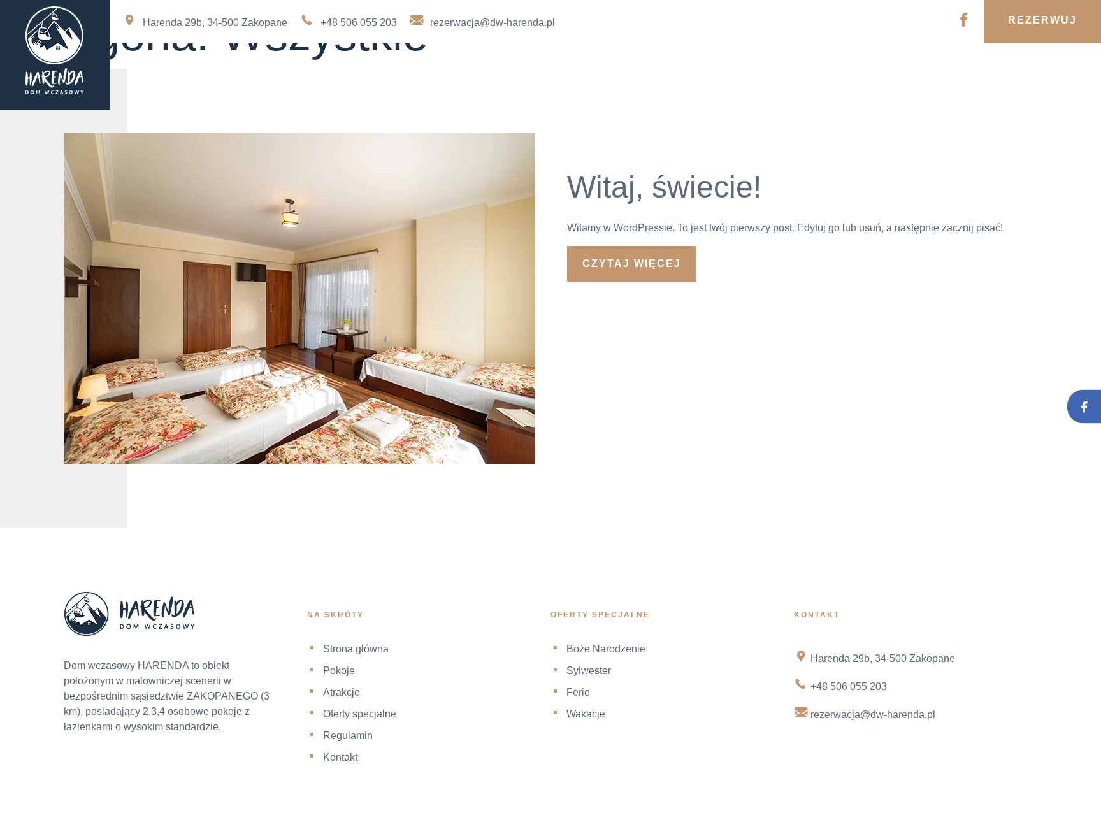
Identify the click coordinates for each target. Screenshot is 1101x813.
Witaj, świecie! (664, 187)
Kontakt (1033, 63)
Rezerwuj (1042, 20)
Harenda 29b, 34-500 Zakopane (215, 22)
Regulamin (887, 63)
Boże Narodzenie (605, 649)
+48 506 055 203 (358, 22)
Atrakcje (509, 63)
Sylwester (588, 670)
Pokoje (375, 63)
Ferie (578, 692)
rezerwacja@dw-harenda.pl (492, 22)
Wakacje (585, 714)
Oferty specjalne (696, 63)
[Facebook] (1084, 407)
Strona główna (211, 63)
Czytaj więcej (631, 263)
